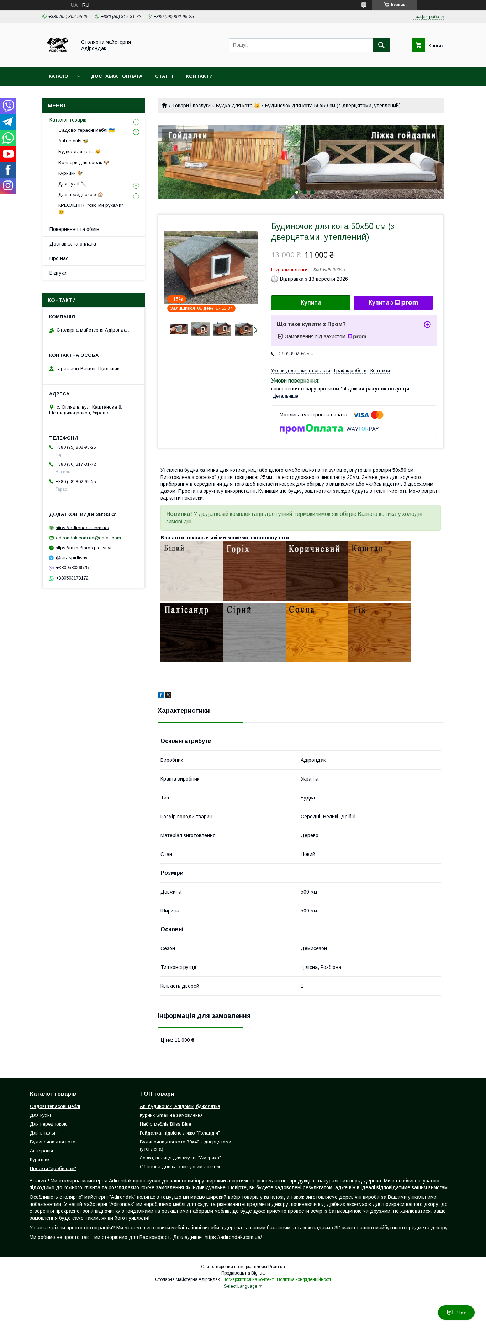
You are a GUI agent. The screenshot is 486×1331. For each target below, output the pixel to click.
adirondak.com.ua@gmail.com (88, 537)
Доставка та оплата (72, 244)
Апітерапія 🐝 (73, 141)
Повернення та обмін (74, 229)
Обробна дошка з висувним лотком (180, 1166)
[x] (168, 696)
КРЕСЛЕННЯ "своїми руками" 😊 (90, 208)
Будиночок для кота (52, 1141)
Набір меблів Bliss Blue (165, 1124)
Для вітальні (44, 1133)
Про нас (58, 258)
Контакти (199, 76)
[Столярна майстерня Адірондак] (57, 58)
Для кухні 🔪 (72, 184)
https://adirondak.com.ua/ (82, 527)
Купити (311, 303)
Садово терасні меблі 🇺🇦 (86, 130)
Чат (461, 1312)
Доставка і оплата (116, 76)
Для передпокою (49, 1124)
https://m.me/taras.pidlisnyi (83, 547)
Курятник (39, 1159)
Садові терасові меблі (55, 1106)
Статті (164, 76)
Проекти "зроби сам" (53, 1168)
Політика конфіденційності (304, 1279)
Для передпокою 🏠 (80, 194)
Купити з (381, 303)
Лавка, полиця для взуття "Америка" (180, 1157)
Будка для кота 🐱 (238, 105)
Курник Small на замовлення (171, 1115)
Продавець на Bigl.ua (243, 1273)
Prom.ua (276, 1266)
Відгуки (58, 273)
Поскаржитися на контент (248, 1279)
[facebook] (161, 696)
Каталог (60, 76)
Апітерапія (41, 1150)
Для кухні (40, 1115)
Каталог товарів (67, 120)
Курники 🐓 (70, 173)
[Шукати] (381, 45)
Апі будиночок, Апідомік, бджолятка (180, 1106)
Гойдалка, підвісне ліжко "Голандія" (180, 1133)
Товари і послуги (191, 105)
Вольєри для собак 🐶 (83, 162)
